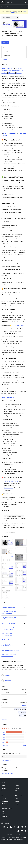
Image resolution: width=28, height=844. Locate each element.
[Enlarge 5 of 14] (11, 573)
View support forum (6, 760)
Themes (17, 785)
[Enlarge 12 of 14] (24, 571)
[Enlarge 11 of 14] (24, 564)
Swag (17, 804)
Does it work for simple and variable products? (7, 628)
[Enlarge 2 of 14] (11, 549)
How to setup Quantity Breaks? (10, 650)
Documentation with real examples (10, 70)
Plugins (17, 788)
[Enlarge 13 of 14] (24, 579)
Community (19, 73)
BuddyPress (5, 816)
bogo (15, 709)
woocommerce (22, 715)
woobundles (8, 680)
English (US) (24, 705)
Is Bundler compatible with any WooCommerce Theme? (9, 618)
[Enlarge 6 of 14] (11, 581)
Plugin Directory (5, 6)
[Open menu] (25, 2)
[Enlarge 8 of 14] (24, 541)
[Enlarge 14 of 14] (24, 586)
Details (5, 48)
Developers (4, 801)
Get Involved (18, 796)
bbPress (4, 814)
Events (17, 798)
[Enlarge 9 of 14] (24, 549)
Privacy (3, 791)
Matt (3, 811)
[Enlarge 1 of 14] (11, 541)
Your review (4, 745)
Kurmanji (7, 823)
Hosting (3, 788)
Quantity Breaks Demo (7, 68)
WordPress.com (6, 808)
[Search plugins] (17, 17)
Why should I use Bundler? (8, 607)
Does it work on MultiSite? (8, 623)
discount (24, 709)
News (3, 785)
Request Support (8, 488)
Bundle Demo (18, 68)
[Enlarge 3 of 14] (11, 557)
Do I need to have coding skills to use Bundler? (8, 612)
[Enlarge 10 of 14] (24, 556)
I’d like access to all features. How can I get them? (9, 655)
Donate (17, 801)
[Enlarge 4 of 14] (11, 565)
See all (25, 745)
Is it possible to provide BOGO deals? (7, 644)
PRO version (11, 73)
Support (5, 59)
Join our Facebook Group (11, 481)
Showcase (18, 783)
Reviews (5, 51)
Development (6, 55)
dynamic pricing (22, 712)
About (3, 783)
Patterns (17, 791)
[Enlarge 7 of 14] (11, 589)
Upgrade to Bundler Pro (8, 397)
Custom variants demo (18, 325)
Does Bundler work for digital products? (6, 634)
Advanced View (5, 719)
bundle (19, 709)
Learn (3, 796)
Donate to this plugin (7, 773)
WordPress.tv (5, 804)
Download (5, 42)
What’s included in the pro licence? (10, 640)
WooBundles (6, 38)
